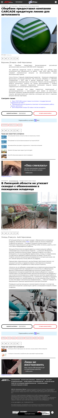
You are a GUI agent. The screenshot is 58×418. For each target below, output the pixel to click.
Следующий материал (30, 413)
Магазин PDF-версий (49, 381)
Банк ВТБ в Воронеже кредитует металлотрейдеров (20, 155)
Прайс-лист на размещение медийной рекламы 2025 (23, 383)
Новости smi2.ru (6, 176)
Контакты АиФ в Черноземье (28, 379)
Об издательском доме (17, 381)
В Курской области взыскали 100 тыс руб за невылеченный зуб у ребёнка (28, 312)
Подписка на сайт (40, 379)
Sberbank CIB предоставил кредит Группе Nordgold (20, 150)
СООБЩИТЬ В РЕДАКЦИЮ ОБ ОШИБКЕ (19, 385)
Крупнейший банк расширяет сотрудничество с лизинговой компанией (25, 145)
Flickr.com (9, 54)
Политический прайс (42, 383)
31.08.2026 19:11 (4, 180)
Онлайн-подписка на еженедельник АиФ (33, 381)
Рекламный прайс (15, 379)
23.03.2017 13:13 (4, 6)
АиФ (10, 229)
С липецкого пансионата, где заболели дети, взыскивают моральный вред (25, 353)
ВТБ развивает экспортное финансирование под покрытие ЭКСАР (23, 140)
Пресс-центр (49, 379)
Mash (27, 241)
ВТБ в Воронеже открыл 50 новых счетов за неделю (28, 107)
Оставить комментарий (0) (45, 113)
